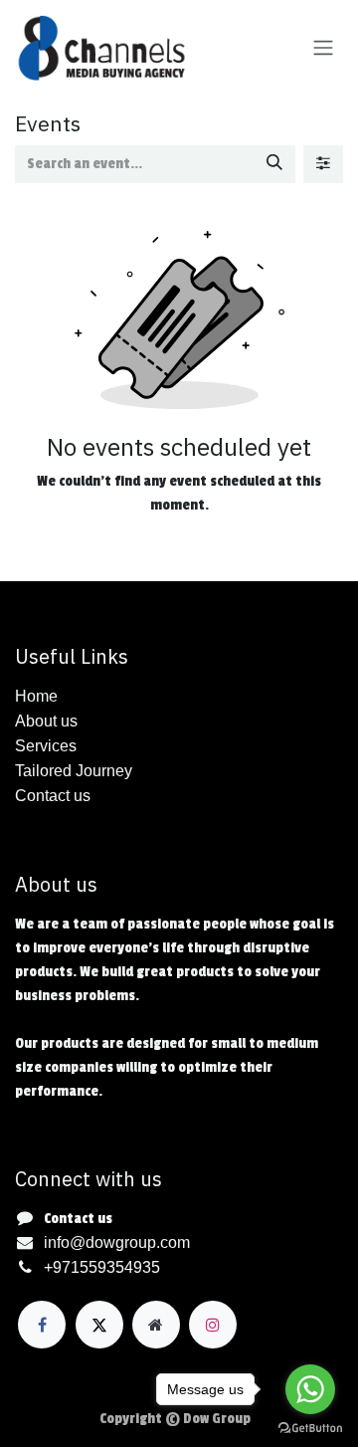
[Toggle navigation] (323, 48)
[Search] (274, 164)
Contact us (78, 1218)
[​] (42, 1324)
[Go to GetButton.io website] (310, 1427)
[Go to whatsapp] (310, 1389)
